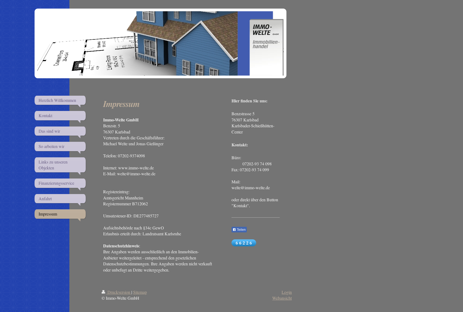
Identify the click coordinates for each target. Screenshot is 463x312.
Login (287, 292)
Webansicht (282, 298)
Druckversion (118, 292)
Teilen (241, 230)
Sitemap (140, 292)
